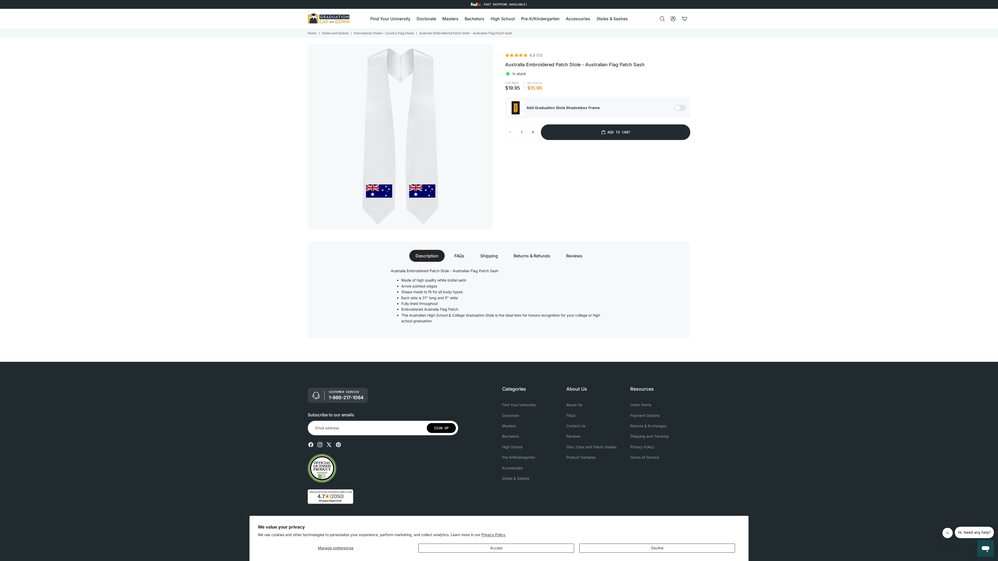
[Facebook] (311, 445)
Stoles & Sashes (515, 478)
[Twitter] (329, 445)
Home (312, 33)
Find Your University (519, 405)
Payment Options (645, 415)
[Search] (662, 18)
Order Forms (640, 405)
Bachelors (510, 436)
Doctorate (510, 415)
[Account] (673, 18)
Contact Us (575, 426)
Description (427, 255)
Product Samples (580, 457)
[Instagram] (320, 445)
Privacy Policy (642, 447)
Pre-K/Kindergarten (518, 457)
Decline (657, 548)
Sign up (441, 428)
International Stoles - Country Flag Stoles (384, 33)
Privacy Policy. (493, 534)
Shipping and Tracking (649, 436)
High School (512, 447)
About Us (574, 405)
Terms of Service (644, 457)
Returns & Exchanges (648, 426)
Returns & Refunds (532, 255)
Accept (496, 548)
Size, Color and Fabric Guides (591, 447)
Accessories (512, 468)
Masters (509, 426)
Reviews (574, 255)
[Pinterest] (338, 445)
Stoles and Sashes (335, 33)
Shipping (489, 255)
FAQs (459, 255)
